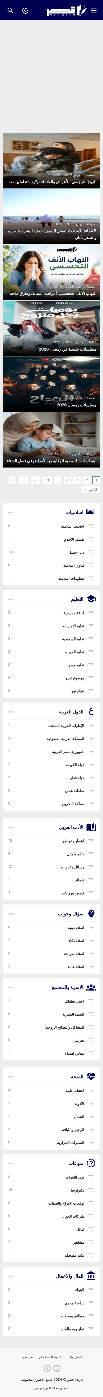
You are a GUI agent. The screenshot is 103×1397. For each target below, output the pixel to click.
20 (35, 480)
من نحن (27, 1357)
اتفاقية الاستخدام (51, 1357)
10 (47, 480)
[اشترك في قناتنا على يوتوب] (56, 1368)
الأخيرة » (91, 489)
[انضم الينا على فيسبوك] (47, 1368)
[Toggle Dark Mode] (25, 10)
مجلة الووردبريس (46, 1388)
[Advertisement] (51, 75)
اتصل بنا (76, 1357)
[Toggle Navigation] (95, 10)
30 (23, 480)
